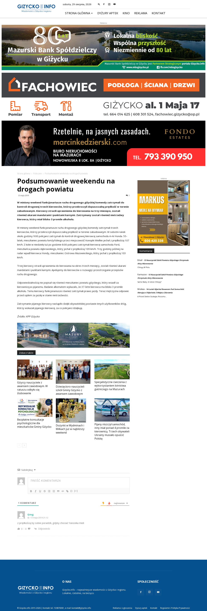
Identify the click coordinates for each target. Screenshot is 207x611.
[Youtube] (114, 4)
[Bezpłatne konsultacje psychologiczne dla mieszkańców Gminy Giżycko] (34, 407)
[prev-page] (19, 445)
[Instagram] (109, 4)
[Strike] (44, 491)
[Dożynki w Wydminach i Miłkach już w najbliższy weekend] (73, 410)
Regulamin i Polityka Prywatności (175, 608)
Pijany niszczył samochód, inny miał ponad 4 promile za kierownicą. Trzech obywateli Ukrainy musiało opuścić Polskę (111, 431)
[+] (76, 491)
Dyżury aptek (107, 13)
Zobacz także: (26, 352)
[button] (99, 4)
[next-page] (24, 445)
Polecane (37, 173)
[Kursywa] (35, 491)
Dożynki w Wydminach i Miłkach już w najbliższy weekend (70, 429)
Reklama (140, 13)
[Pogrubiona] (31, 491)
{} (71, 491)
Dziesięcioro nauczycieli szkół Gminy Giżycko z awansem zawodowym (70, 390)
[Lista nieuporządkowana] (53, 491)
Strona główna (77, 13)
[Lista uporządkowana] (49, 491)
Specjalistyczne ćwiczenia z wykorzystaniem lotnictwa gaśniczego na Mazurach (110, 385)
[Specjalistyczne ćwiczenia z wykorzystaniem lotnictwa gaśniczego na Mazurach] (112, 369)
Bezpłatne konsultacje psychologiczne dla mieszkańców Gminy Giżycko (34, 423)
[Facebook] (103, 4)
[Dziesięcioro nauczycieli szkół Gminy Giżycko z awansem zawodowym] (73, 372)
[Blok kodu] (62, 491)
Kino (126, 13)
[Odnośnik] (67, 491)
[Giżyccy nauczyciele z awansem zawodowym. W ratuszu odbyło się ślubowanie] (34, 370)
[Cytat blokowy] (58, 491)
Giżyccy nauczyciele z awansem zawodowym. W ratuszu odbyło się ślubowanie (32, 388)
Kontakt (158, 13)
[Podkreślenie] (40, 491)
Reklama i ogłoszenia (122, 608)
